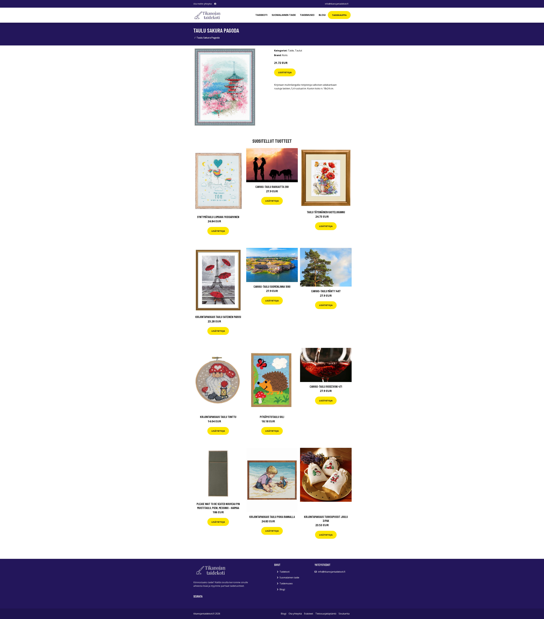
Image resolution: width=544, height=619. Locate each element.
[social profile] (215, 4)
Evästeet (308, 613)
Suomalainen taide (284, 15)
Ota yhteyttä (295, 613)
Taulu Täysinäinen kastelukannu (326, 212)
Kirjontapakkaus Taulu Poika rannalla (272, 516)
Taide (291, 50)
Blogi (322, 15)
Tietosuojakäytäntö (325, 613)
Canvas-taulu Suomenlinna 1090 (272, 286)
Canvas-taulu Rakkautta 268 (272, 186)
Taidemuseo (307, 15)
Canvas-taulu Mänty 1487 (325, 291)
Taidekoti (261, 15)
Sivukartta (344, 613)
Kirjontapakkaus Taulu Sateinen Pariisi (218, 317)
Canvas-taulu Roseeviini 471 (326, 386)
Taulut (298, 50)
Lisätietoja (285, 72)
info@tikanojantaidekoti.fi (336, 3)
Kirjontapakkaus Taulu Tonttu (218, 417)
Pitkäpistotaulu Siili (272, 417)
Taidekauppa (339, 15)
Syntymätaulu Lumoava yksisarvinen (218, 217)
